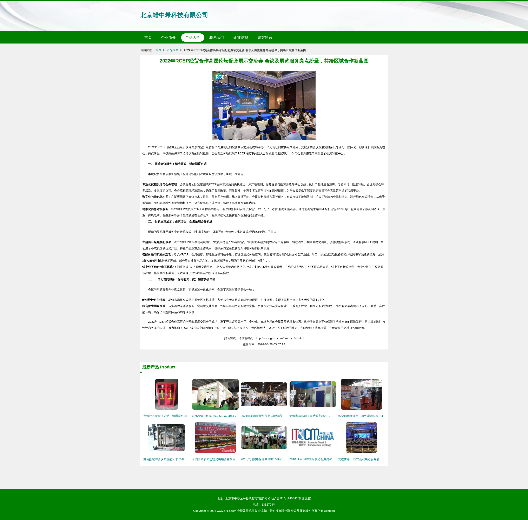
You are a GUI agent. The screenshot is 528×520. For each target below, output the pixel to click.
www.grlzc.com (226, 510)
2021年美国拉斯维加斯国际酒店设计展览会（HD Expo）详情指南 (283, 416)
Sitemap (329, 510)
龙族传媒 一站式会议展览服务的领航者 (363, 459)
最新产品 (150, 367)
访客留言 (265, 37)
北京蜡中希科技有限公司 (174, 15)
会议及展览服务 (247, 510)
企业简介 (168, 37)
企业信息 (240, 37)
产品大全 (192, 37)
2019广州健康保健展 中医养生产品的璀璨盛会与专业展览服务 (280, 459)
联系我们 (216, 37)
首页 (148, 37)
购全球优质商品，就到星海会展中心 (361, 416)
